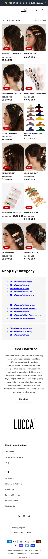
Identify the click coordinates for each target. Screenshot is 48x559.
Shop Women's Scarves (21, 328)
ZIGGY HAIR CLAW (31, 252)
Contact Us (10, 506)
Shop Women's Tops (19, 288)
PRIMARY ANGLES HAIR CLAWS (33, 134)
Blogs (7, 463)
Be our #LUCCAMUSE (14, 457)
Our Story (9, 452)
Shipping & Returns (13, 484)
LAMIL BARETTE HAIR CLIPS (35, 93)
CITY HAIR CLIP (30, 54)
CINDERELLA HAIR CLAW (11, 54)
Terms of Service (12, 495)
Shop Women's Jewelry (21, 331)
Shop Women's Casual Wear (23, 308)
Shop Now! (24, 399)
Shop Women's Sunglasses (22, 318)
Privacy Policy (11, 500)
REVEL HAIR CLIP (8, 173)
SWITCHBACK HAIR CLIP (11, 213)
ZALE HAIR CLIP (8, 252)
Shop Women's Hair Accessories (25, 315)
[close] (45, 2)
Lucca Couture (18, 550)
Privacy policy (34, 553)
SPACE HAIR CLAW (31, 173)
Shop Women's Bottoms (21, 292)
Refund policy (22, 553)
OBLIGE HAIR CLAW (9, 133)
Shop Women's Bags (19, 335)
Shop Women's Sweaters (22, 295)
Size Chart (9, 478)
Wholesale (9, 489)
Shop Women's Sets (19, 285)
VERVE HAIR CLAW (31, 213)
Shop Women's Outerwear (22, 305)
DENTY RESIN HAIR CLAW (11, 93)
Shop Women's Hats (19, 312)
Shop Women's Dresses (21, 282)
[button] (5, 10)
